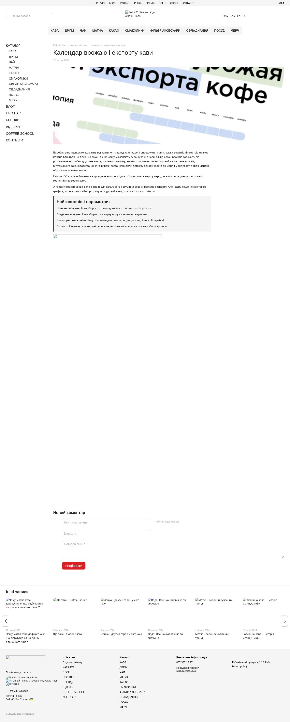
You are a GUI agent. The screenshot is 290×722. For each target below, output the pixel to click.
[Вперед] (284, 621)
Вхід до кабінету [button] (72, 662)
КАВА (55, 30)
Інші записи (17, 592)
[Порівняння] (260, 16)
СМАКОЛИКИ (134, 30)
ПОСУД (219, 30)
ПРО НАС (124, 3)
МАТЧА (97, 30)
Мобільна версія (18, 691)
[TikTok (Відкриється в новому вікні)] (21, 3)
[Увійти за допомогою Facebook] (183, 522)
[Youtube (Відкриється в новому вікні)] (17, 3)
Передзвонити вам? (187, 667)
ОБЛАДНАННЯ (197, 30)
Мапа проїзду (239, 666)
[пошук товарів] (9, 16)
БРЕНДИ (137, 3)
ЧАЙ (83, 30)
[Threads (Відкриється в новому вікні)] (31, 3)
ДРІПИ (69, 30)
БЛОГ (112, 3)
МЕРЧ (235, 30)
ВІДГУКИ (150, 3)
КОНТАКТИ (188, 3)
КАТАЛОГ (100, 3)
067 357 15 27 (234, 16)
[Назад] (5, 621)
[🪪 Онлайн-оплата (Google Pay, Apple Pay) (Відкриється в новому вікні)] (31, 680)
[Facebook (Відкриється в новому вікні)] (26, 3)
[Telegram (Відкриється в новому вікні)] (7, 3)
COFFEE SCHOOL (169, 3)
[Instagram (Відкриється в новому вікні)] (12, 3)
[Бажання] (271, 16)
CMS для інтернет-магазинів (20, 714)
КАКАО (114, 30)
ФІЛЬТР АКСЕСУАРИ (165, 30)
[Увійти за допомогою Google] (189, 522)
